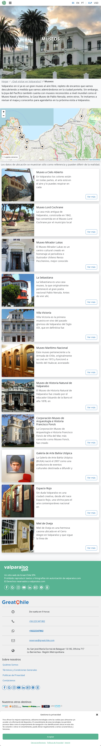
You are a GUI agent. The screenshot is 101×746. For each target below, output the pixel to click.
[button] (97, 714)
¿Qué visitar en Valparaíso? (26, 81)
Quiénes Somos (10, 664)
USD (96, 2)
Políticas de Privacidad (55, 743)
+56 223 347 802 (37, 621)
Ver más (91, 196)
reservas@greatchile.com (41, 640)
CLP (90, 2)
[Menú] (10, 3)
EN (77, 2)
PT (82, 2)
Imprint (67, 743)
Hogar (5, 81)
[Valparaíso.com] (4, 3)
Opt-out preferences (38, 743)
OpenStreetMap (94, 159)
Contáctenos (9, 680)
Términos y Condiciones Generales (20, 670)
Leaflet (74, 159)
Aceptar (50, 736)
